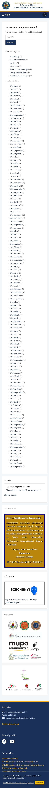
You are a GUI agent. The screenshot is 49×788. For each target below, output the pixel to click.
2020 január (14, 318)
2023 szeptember (16, 189)
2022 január (14, 250)
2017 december (15, 382)
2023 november (15, 182)
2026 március (15, 95)
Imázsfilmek (14, 66)
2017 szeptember (16, 392)
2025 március (15, 131)
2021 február (15, 282)
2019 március (15, 340)
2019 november (15, 324)
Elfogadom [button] (39, 783)
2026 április (14, 92)
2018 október (15, 357)
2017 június (14, 395)
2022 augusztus (15, 228)
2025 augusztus (15, 118)
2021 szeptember (16, 260)
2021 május (14, 273)
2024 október (15, 147)
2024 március (15, 170)
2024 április (14, 166)
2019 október (15, 327)
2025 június (14, 121)
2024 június (14, 160)
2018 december (15, 350)
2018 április (14, 369)
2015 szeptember (16, 447)
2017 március (15, 405)
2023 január (14, 211)
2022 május (14, 237)
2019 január (14, 347)
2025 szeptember (16, 115)
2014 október (15, 463)
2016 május (14, 437)
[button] (6, 15)
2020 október (15, 295)
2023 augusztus (15, 192)
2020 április (14, 311)
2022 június (14, 234)
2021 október (15, 257)
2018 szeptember (16, 360)
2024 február (15, 173)
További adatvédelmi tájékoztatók (14, 768)
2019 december (15, 321)
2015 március (15, 456)
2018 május (14, 366)
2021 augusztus (15, 263)
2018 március (15, 373)
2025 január (14, 137)
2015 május (14, 453)
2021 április (14, 276)
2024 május (14, 163)
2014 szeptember (16, 466)
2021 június (14, 269)
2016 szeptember (16, 424)
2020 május (14, 308)
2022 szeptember (16, 224)
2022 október (15, 221)
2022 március (15, 244)
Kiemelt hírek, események (19, 69)
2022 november (15, 218)
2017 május (14, 398)
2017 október (15, 389)
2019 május (14, 334)
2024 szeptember (16, 150)
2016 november (15, 418)
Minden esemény (10, 495)
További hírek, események (19, 75)
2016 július (14, 431)
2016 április (14, 440)
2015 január (14, 460)
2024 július (14, 157)
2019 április (14, 337)
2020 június (14, 305)
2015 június (14, 450)
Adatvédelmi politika (9, 758)
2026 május (14, 89)
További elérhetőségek (10, 724)
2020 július (14, 302)
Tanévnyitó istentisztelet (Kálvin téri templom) (23, 490)
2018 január (14, 379)
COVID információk (17, 59)
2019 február (15, 344)
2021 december (15, 253)
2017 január (14, 411)
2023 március (15, 205)
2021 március (15, 279)
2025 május (14, 124)
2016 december (15, 415)
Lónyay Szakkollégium (18, 72)
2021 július (14, 266)
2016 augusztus (15, 427)
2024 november (15, 144)
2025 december (15, 105)
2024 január (14, 176)
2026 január (14, 102)
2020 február (15, 315)
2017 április (14, 402)
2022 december (15, 215)
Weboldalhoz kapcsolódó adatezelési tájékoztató (20, 761)
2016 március (15, 444)
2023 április (14, 202)
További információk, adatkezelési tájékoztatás (18, 783)
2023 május (14, 199)
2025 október (15, 112)
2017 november (15, 386)
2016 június (14, 434)
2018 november (15, 353)
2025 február (15, 134)
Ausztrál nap (14, 56)
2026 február (15, 99)
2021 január (14, 286)
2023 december (15, 179)
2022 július (14, 231)
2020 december (15, 289)
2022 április (14, 240)
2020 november (15, 292)
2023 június (14, 195)
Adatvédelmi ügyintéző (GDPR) (14, 771)
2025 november (15, 108)
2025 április (14, 128)
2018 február (15, 376)
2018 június (14, 363)
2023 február (15, 208)
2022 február (15, 247)
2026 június (14, 86)
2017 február (15, 408)
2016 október (15, 421)
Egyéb (12, 63)
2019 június (14, 331)
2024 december (15, 141)
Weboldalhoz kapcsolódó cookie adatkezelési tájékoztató (23, 765)
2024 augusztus (15, 153)
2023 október (15, 186)
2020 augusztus (15, 299)
